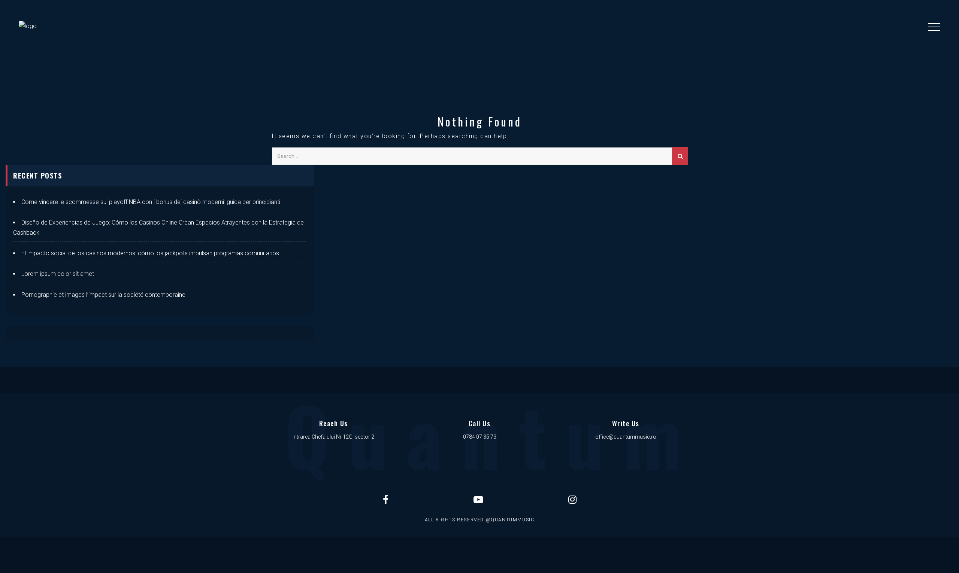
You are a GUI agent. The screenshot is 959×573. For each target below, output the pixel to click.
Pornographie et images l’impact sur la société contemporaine (103, 294)
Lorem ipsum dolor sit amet (57, 273)
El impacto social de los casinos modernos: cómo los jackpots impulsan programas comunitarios (150, 253)
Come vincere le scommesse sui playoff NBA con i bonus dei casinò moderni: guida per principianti (150, 201)
